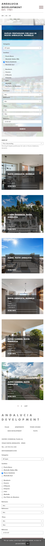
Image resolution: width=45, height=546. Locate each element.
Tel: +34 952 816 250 (9, 447)
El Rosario (8, 75)
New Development (15, 431)
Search (25, 15)
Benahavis (8, 69)
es (6, 15)
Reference (6, 118)
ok (27, 543)
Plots (35, 431)
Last (25, 406)
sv (10, 15)
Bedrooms (6, 90)
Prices (5, 106)
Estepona (8, 77)
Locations (6, 52)
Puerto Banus (9, 56)
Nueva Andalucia (10, 61)
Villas (7, 427)
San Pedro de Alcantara (13, 86)
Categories (6, 44)
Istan (7, 80)
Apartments (19, 427)
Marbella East (9, 64)
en (3, 15)
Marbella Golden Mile (12, 59)
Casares (8, 72)
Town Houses (35, 427)
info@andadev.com (9, 450)
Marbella (8, 83)
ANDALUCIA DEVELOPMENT (21, 417)
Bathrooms (6, 97)
